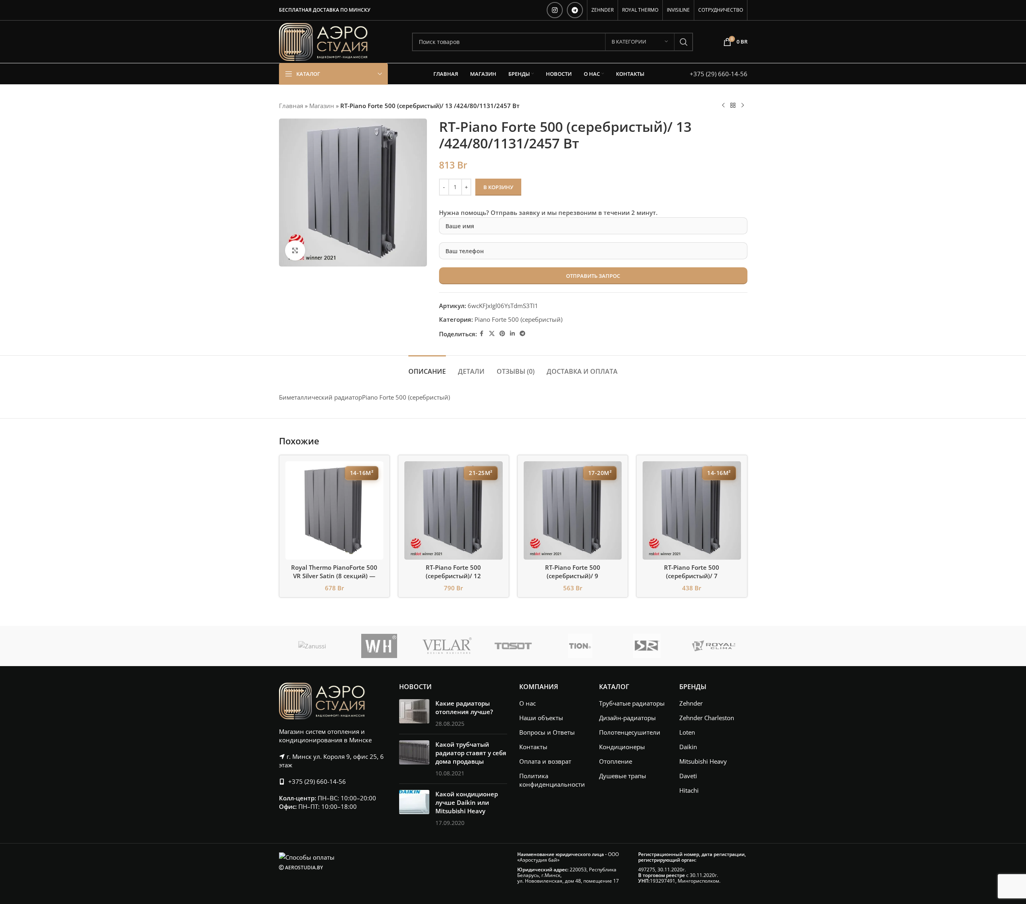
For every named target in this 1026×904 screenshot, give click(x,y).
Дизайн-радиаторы (627, 718)
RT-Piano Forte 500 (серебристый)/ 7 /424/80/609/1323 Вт (692, 575)
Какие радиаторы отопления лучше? (464, 707)
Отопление (615, 761)
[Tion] (580, 646)
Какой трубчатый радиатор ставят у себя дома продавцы (470, 752)
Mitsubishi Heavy (703, 761)
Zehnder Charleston (706, 718)
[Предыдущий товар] (723, 105)
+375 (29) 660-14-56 (718, 74)
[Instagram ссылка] (555, 10)
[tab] (427, 367)
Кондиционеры (622, 747)
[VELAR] (446, 646)
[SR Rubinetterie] (647, 646)
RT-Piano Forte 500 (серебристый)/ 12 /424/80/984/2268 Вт (453, 575)
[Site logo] (323, 41)
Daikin (688, 747)
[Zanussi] (312, 646)
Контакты (533, 747)
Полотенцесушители (629, 732)
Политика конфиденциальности (552, 780)
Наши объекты (541, 718)
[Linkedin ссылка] (512, 333)
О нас (527, 703)
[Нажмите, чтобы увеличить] (295, 250)
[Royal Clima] (714, 646)
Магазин (321, 106)
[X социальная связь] (492, 333)
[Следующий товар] (742, 105)
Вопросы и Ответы (547, 732)
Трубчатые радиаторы (632, 703)
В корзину (498, 187)
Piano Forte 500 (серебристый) (518, 319)
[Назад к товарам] (733, 105)
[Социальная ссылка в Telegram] (575, 10)
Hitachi (689, 790)
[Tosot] (513, 646)
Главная (291, 106)
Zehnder (691, 703)
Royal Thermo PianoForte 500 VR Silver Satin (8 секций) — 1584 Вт (334, 575)
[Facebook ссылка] (482, 333)
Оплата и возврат (545, 761)
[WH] (379, 646)
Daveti (688, 776)
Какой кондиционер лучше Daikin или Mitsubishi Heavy (466, 802)
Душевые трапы (622, 776)
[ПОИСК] (683, 42)
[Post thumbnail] (414, 713)
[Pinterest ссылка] (502, 333)
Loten (687, 732)
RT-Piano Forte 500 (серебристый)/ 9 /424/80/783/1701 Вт (572, 575)
